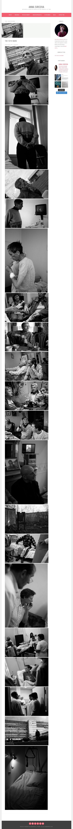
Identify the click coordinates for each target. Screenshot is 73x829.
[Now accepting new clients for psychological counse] (58, 84)
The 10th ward (11, 41)
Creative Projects (37, 14)
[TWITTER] (43, 823)
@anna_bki (62, 39)
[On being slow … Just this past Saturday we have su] (65, 77)
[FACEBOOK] (30, 823)
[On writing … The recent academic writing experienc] (58, 77)
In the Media (47, 14)
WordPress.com (49, 826)
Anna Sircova (36, 7)
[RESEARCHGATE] (35, 823)
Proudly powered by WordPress (28, 826)
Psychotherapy (26, 14)
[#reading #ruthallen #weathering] (65, 84)
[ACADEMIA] (38, 823)
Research (17, 14)
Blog (54, 14)
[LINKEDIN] (40, 823)
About (10, 14)
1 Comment (15, 44)
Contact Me (61, 14)
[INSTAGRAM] (33, 823)
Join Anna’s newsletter (59, 55)
